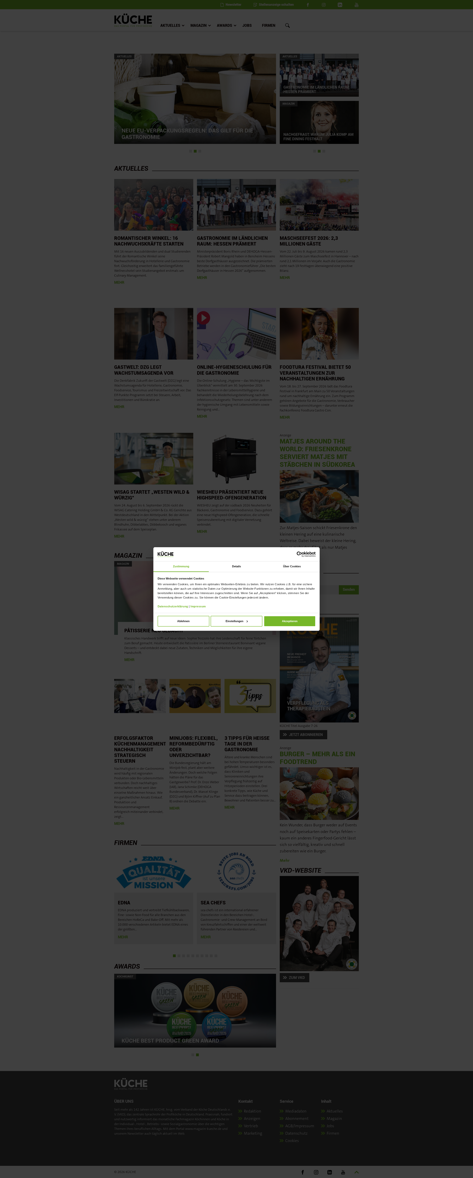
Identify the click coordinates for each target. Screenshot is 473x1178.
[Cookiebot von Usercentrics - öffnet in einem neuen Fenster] (299, 554)
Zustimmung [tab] (181, 566)
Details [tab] (236, 566)
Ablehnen (183, 621)
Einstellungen (234, 621)
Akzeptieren (289, 621)
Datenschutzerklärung (173, 606)
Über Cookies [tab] (292, 566)
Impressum (198, 606)
